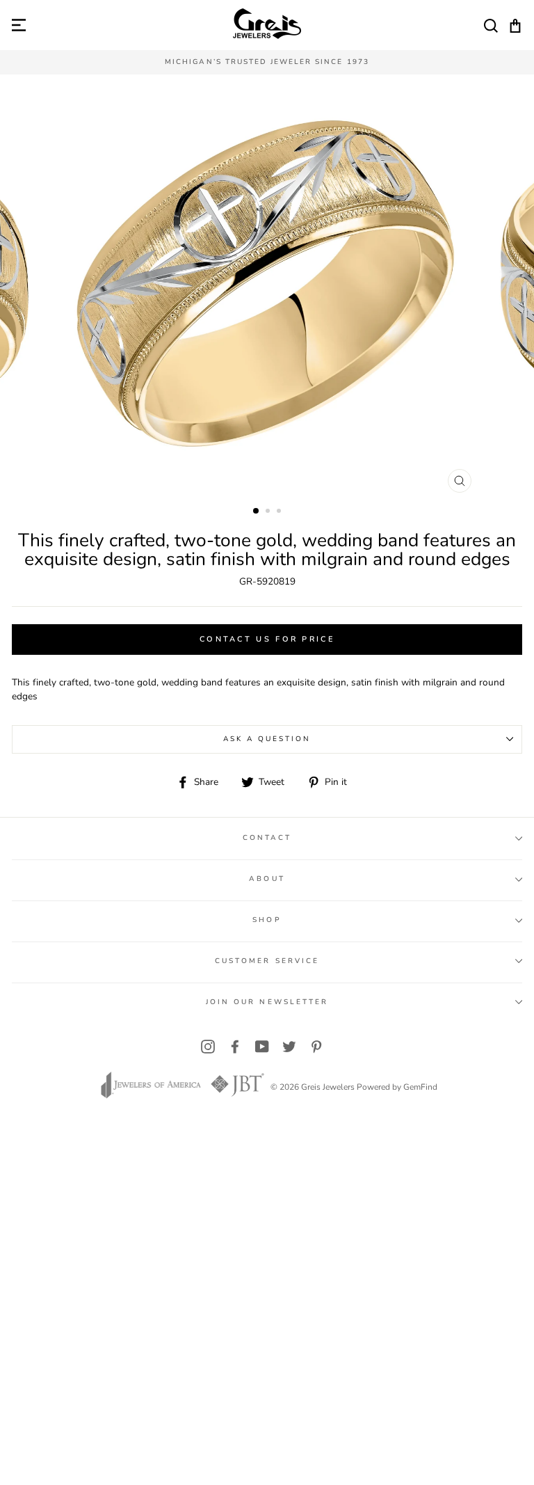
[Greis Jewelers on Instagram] (208, 1046)
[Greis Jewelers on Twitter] (289, 1046)
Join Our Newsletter (267, 1002)
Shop (266, 920)
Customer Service (267, 961)
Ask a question (267, 739)
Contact (267, 838)
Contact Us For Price (267, 639)
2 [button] (269, 512)
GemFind (420, 1087)
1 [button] (256, 511)
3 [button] (280, 512)
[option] (267, 62)
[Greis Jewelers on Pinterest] (316, 1046)
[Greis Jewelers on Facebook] (235, 1046)
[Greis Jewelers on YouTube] (262, 1046)
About (266, 879)
